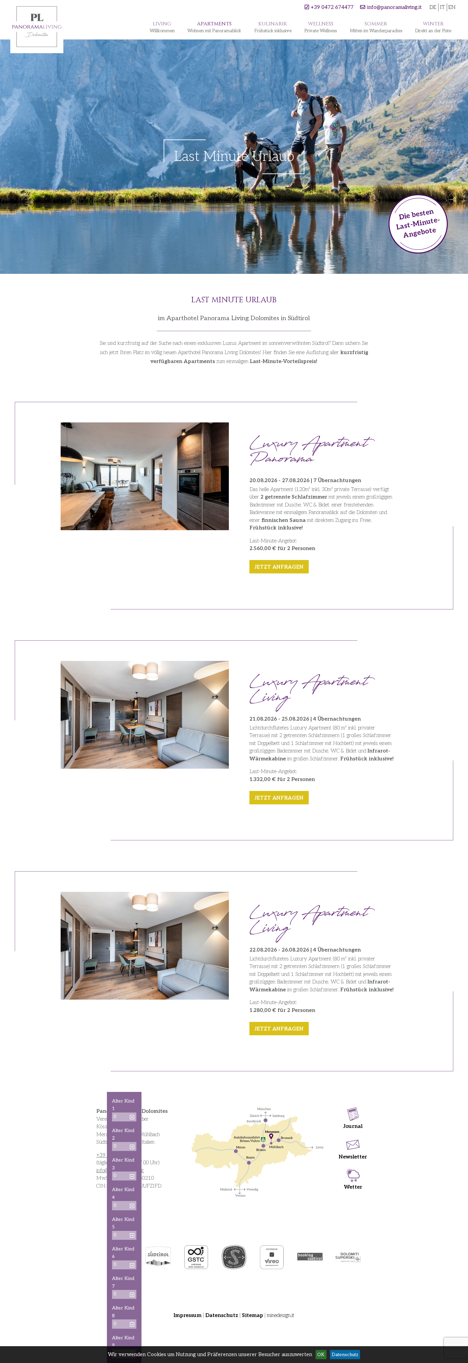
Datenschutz (221, 1315)
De (432, 7)
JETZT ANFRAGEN (279, 567)
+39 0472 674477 (332, 7)
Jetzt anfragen (279, 798)
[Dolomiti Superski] (348, 1257)
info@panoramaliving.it (394, 7)
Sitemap (252, 1315)
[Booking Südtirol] (310, 1257)
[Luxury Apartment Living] (145, 946)
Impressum (187, 1315)
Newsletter (353, 1157)
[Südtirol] (158, 1257)
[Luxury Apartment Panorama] (145, 476)
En (452, 7)
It (442, 7)
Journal (352, 1126)
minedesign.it (280, 1315)
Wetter (353, 1187)
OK (320, 1355)
